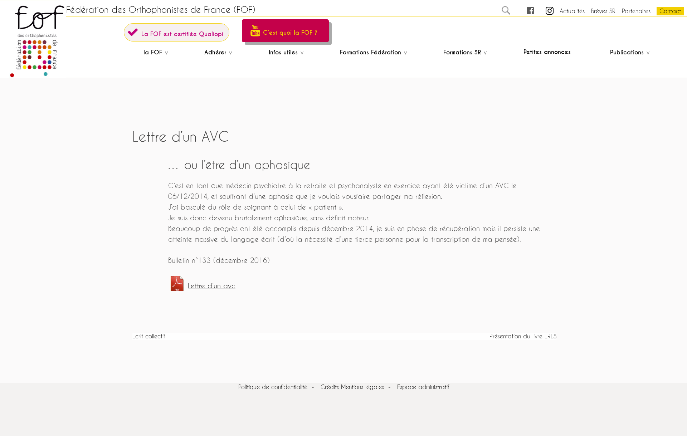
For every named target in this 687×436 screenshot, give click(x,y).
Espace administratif (423, 386)
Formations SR (462, 52)
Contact (670, 11)
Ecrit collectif (148, 336)
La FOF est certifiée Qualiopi (182, 34)
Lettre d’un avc (211, 285)
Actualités (572, 11)
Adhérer (215, 52)
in (543, 11)
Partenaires (636, 11)
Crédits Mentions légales (352, 386)
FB (524, 11)
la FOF (152, 52)
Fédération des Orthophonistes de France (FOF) (160, 10)
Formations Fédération (370, 52)
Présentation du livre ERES (522, 336)
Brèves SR (603, 11)
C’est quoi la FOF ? (290, 32)
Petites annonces (547, 52)
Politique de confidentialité (272, 386)
